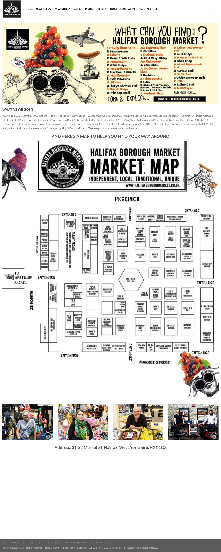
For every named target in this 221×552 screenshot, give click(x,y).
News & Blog (43, 9)
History (102, 9)
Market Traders (83, 9)
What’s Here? (62, 9)
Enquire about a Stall (123, 9)
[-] (11, 9)
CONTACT (145, 9)
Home (29, 9)
